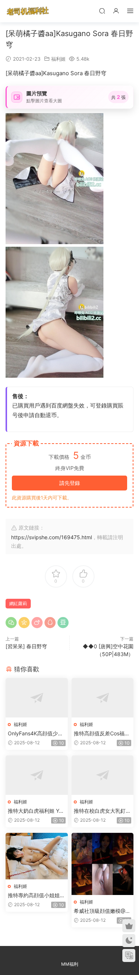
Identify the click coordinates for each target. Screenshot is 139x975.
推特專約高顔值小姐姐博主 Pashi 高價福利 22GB (36, 895)
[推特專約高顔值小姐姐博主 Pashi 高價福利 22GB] (37, 856)
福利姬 (58, 59)
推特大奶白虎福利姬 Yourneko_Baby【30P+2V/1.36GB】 (36, 811)
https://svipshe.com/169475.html (51, 537)
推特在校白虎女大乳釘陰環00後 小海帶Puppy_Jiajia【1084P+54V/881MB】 (102, 811)
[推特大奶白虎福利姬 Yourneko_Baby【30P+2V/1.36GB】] (37, 775)
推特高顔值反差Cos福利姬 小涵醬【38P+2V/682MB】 (102, 733)
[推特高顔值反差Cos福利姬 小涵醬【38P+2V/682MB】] (103, 697)
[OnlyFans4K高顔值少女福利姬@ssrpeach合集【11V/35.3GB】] (37, 697)
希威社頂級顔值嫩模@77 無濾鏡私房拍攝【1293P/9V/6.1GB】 (102, 911)
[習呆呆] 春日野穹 (26, 646)
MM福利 (69, 964)
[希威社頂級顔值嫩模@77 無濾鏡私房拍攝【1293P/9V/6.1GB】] (103, 864)
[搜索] (102, 10)
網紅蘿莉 (18, 603)
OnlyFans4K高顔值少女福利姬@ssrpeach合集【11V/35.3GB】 (35, 733)
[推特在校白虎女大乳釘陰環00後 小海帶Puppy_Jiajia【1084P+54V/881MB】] (103, 775)
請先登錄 (69, 483)
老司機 (28, 11)
